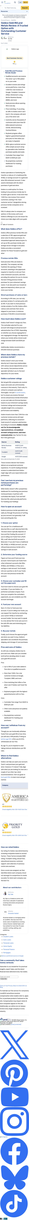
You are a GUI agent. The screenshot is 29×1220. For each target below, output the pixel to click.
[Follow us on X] (14, 1059)
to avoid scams (20, 392)
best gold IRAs (6, 777)
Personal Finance (5, 20)
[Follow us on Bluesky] (14, 1189)
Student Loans (8, 936)
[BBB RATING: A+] (5, 1219)
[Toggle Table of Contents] (1, 223)
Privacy (10, 985)
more (10, 40)
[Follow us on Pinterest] (14, 1086)
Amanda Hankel (13, 913)
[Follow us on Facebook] (14, 1164)
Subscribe (4, 979)
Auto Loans (7, 940)
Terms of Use (4, 985)
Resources (4, 11)
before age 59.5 (6, 739)
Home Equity (7, 946)
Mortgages (7, 953)
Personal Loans (8, 943)
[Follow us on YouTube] (14, 1106)
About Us (16, 985)
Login (20, 2)
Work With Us (23, 985)
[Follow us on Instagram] (14, 1136)
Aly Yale (10, 894)
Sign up (25, 2)
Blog (1, 987)
